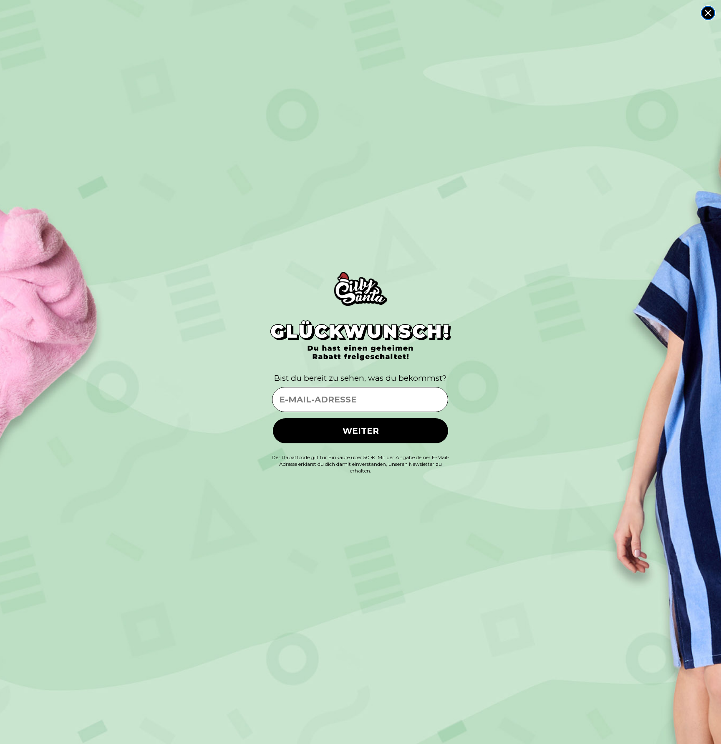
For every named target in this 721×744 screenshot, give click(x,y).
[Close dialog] (708, 13)
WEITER (361, 431)
